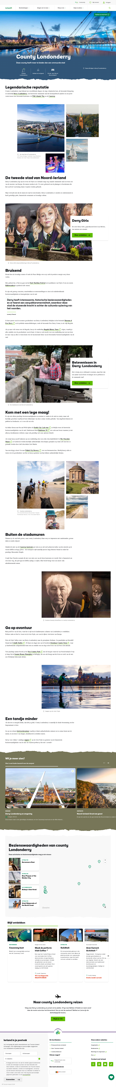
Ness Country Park (34, 651)
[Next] (108, 956)
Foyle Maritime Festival (37, 283)
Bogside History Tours (51, 329)
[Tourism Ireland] (10, 8)
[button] (104, 763)
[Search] (109, 8)
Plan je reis (61, 8)
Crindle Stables (17, 643)
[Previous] (8, 956)
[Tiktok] (111, 1064)
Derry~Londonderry (20, 93)
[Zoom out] (105, 862)
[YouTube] (105, 1064)
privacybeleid (26, 1074)
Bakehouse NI (42, 430)
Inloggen (108, 2)
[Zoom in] (105, 860)
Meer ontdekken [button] (81, 235)
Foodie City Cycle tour (41, 427)
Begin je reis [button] (58, 1019)
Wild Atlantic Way (38, 96)
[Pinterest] (99, 1064)
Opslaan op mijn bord (101, 14)
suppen (26, 740)
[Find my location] (105, 907)
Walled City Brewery (32, 450)
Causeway (52, 96)
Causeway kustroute (26, 547)
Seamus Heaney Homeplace (23, 654)
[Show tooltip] (39, 1059)
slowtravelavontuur (23, 731)
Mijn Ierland (95, 2)
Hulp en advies (78, 8)
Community (82, 2)
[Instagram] (93, 1064)
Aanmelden (10, 1079)
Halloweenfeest (10, 285)
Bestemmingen (23, 8)
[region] (74, 883)
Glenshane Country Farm (58, 643)
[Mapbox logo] (46, 908)
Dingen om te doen (42, 8)
